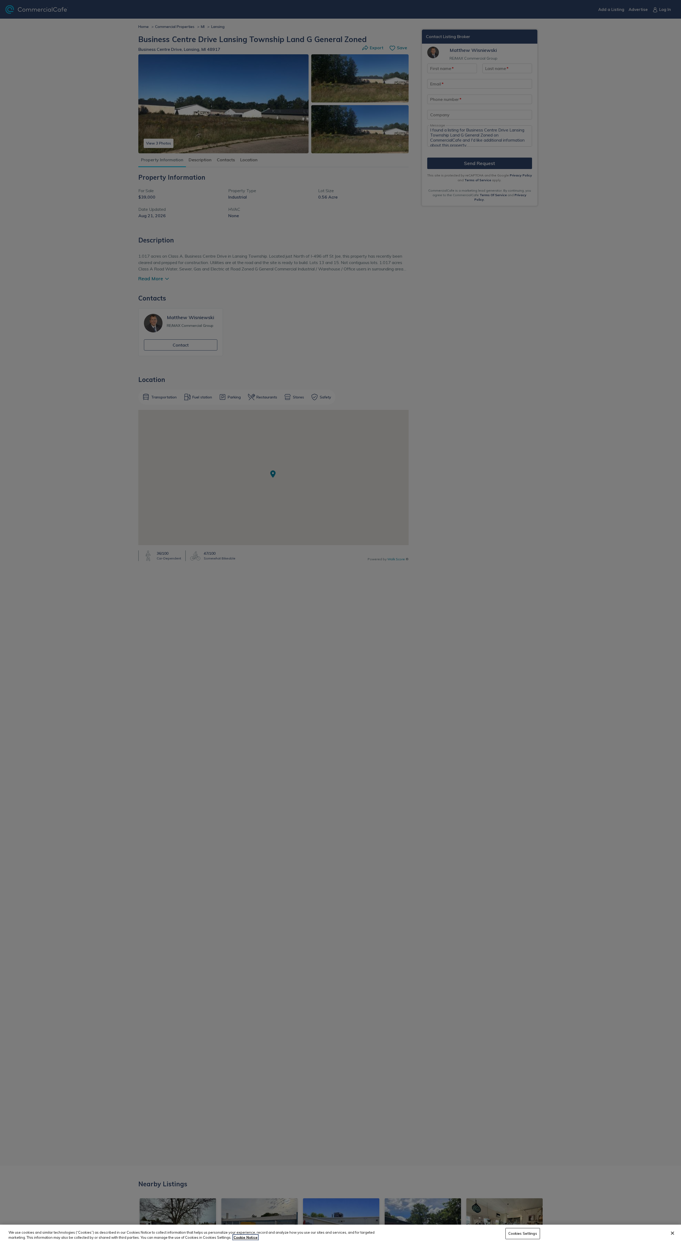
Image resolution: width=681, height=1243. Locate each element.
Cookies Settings (522, 1233)
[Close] (672, 1233)
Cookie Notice (246, 1237)
